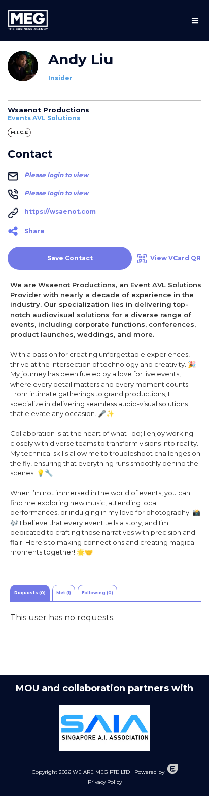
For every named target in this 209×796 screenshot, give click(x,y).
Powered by (149, 772)
